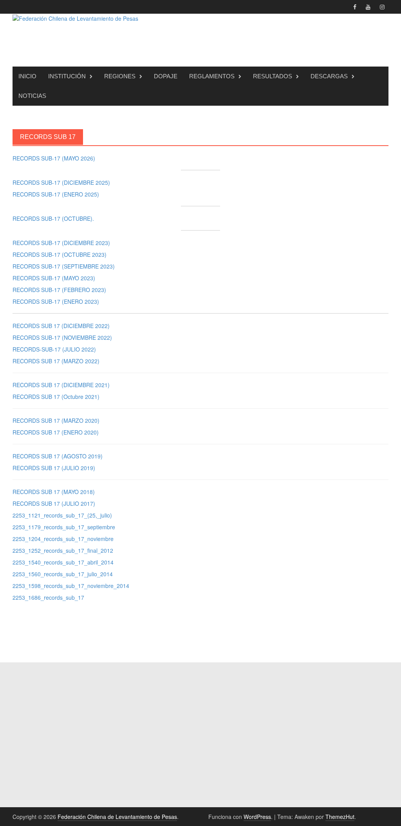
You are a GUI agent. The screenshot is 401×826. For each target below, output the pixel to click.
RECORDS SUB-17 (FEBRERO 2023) (59, 290)
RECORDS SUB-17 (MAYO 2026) (54, 158)
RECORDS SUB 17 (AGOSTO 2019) (58, 456)
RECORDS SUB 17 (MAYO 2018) (54, 492)
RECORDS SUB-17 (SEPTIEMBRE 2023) (64, 266)
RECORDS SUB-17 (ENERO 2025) (56, 194)
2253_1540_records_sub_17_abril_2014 (63, 562)
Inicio (27, 76)
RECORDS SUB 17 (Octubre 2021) (56, 396)
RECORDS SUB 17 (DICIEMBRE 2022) (61, 326)
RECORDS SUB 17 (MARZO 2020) (56, 420)
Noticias (32, 95)
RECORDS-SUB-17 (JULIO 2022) (54, 349)
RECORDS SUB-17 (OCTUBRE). (53, 218)
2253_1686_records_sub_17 (48, 597)
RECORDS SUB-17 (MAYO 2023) (54, 278)
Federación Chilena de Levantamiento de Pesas (117, 817)
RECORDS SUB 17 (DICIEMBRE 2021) (61, 385)
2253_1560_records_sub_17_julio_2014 (63, 574)
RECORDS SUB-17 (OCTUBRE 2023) (60, 254)
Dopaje (165, 76)
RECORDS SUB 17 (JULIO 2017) (54, 503)
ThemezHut (339, 817)
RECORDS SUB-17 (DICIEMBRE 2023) (61, 243)
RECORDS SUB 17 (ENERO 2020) (56, 432)
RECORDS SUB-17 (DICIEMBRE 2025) (61, 182)
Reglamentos (212, 76)
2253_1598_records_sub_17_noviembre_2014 (71, 586)
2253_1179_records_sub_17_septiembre (64, 527)
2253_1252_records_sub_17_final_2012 (63, 550)
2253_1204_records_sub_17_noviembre (63, 539)
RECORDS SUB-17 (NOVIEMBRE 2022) (62, 337)
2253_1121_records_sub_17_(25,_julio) (62, 515)
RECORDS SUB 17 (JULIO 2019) (54, 468)
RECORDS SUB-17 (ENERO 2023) (56, 301)
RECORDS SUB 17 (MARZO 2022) (56, 361)
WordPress (257, 817)
